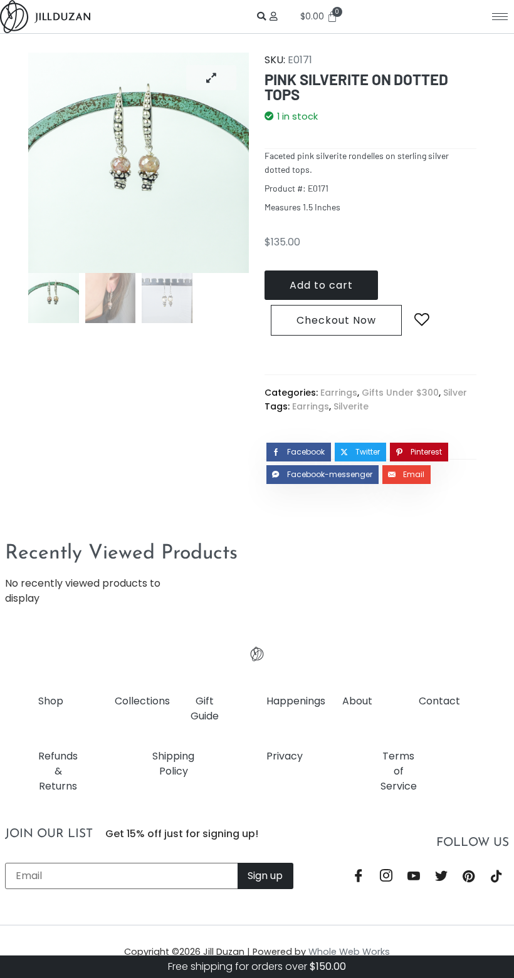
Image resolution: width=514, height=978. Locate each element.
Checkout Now (336, 320)
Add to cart (321, 285)
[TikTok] (496, 877)
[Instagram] (386, 877)
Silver (455, 392)
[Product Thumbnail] (211, 77)
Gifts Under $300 (400, 392)
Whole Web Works (349, 951)
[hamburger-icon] (500, 16)
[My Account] (275, 16)
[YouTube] (413, 877)
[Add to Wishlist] (421, 319)
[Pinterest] (468, 877)
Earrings (338, 392)
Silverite (351, 406)
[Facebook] (358, 877)
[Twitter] (441, 877)
